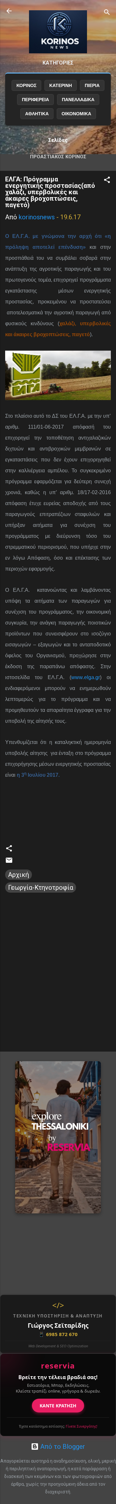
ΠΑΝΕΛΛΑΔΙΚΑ (78, 99)
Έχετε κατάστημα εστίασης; (58, 1426)
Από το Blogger (62, 1446)
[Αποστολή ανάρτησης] (9, 862)
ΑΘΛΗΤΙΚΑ (37, 113)
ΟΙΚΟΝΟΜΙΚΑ (76, 113)
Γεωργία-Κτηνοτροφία (40, 887)
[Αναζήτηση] (107, 13)
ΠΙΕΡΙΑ (92, 85)
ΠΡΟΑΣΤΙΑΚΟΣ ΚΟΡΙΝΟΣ (58, 157)
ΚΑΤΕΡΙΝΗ (60, 85)
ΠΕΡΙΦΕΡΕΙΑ (35, 99)
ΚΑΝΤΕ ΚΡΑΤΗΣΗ (58, 1406)
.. (85, 677)
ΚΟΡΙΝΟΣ (26, 85)
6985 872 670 (58, 1334)
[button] (107, 180)
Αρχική (18, 875)
